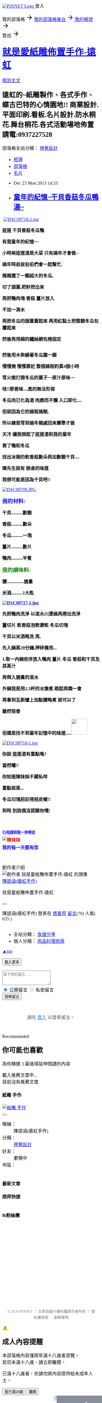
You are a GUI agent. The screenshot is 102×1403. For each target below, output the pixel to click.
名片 (18, 173)
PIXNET (26, 1311)
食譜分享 (46, 934)
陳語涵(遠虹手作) (19, 881)
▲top (7, 951)
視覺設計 (49, 148)
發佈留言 (12, 997)
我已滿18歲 (14, 1392)
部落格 (20, 166)
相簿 (18, 159)
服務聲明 (61, 1317)
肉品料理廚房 (51, 941)
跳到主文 (11, 80)
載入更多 (12, 962)
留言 (71, 913)
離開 (32, 1392)
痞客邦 (59, 913)
